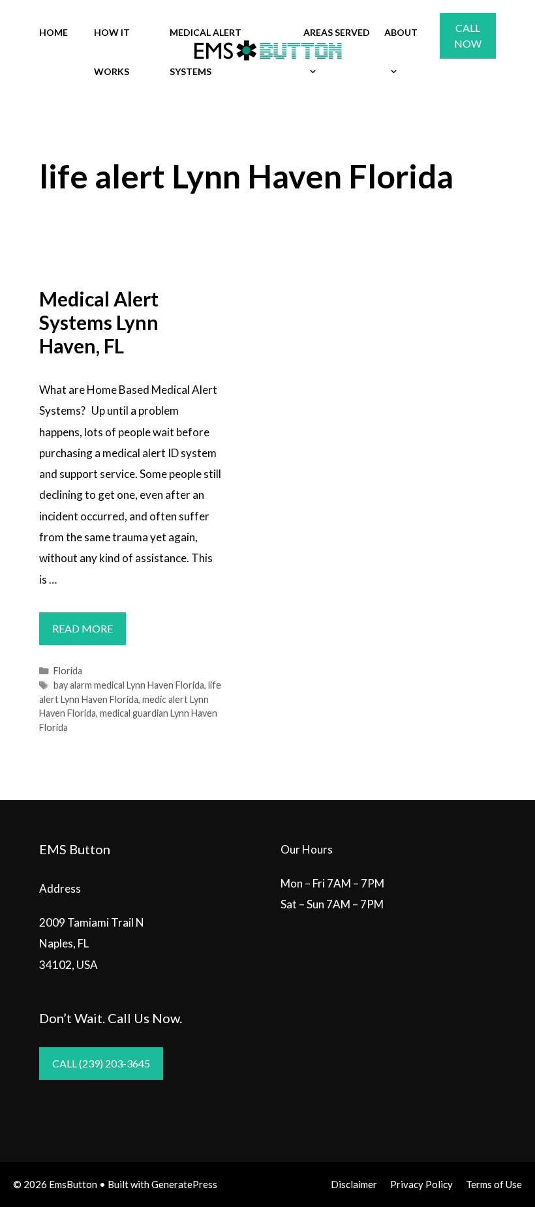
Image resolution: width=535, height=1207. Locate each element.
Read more (89, 633)
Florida (68, 670)
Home (53, 32)
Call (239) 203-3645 (101, 1063)
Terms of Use (494, 1184)
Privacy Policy (421, 1184)
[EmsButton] (267, 50)
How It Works (112, 52)
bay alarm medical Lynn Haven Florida (129, 685)
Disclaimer (354, 1184)
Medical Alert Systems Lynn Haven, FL (99, 322)
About (401, 32)
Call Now (468, 36)
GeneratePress (184, 1184)
